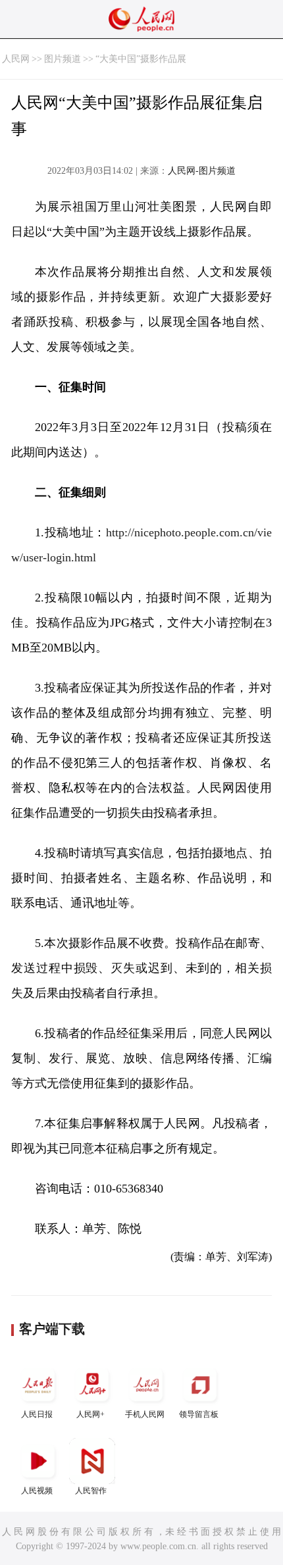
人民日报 (37, 1414)
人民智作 (91, 1490)
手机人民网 (145, 1414)
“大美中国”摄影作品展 (140, 59)
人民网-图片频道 (202, 171)
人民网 (16, 59)
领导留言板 (199, 1414)
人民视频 (37, 1490)
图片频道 (62, 59)
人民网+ (90, 1414)
